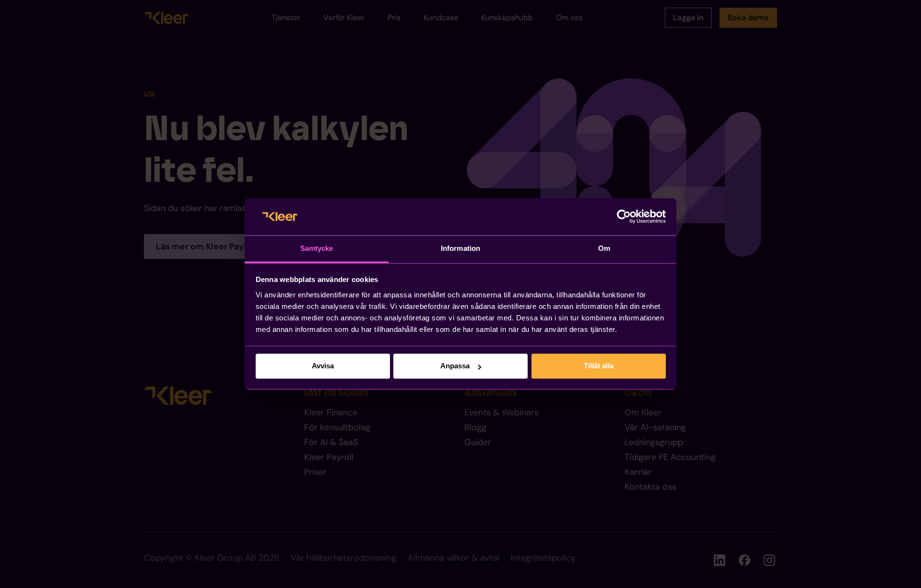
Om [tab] (604, 248)
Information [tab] (460, 248)
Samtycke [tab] (316, 248)
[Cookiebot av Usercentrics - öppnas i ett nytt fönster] (624, 217)
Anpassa (455, 366)
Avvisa (323, 366)
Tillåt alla (599, 366)
